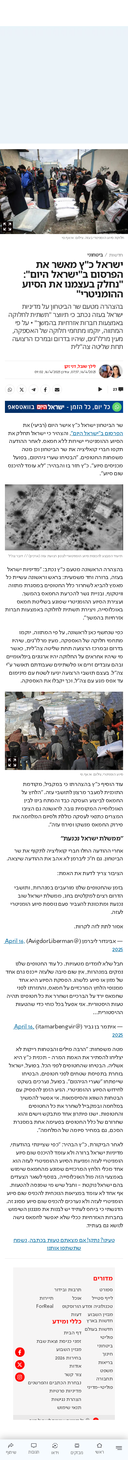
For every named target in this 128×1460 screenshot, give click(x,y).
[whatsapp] (10, 389)
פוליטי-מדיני (100, 1387)
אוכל (76, 1298)
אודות (75, 1366)
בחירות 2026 (68, 1358)
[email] (57, 389)
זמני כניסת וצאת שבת (58, 1341)
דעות (76, 1314)
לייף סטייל (102, 1298)
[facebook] (45, 389)
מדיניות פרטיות (65, 1391)
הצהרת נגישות (66, 1399)
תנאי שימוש (69, 1407)
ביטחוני (95, 255)
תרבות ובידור (67, 1290)
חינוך (107, 1354)
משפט (106, 1371)
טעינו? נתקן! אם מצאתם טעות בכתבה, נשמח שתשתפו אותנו (64, 1244)
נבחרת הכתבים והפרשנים (54, 1383)
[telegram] (33, 389)
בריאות (105, 1362)
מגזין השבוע (100, 1314)
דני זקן (70, 366)
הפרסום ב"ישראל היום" (97, 433)
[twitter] (22, 389)
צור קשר (72, 1374)
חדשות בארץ (100, 1321)
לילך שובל (87, 366)
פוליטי (106, 1337)
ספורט (106, 1290)
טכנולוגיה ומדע (97, 1306)
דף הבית (72, 1333)
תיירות (46, 1298)
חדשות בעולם (99, 1329)
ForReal (44, 1306)
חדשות (116, 255)
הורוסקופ (71, 1306)
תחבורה (104, 1379)
